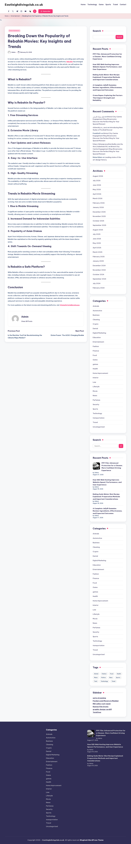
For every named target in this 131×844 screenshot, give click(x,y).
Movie (95, 391)
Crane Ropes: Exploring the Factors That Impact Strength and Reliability (107, 97)
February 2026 (99, 203)
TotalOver (97, 712)
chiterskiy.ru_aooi (100, 127)
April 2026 (97, 194)
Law (94, 382)
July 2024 (96, 283)
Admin (24, 316)
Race (110, 677)
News (95, 395)
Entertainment (14, 30)
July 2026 (96, 180)
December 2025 (99, 212)
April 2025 (97, 248)
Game (95, 360)
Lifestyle (96, 387)
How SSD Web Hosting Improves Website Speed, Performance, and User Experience (107, 66)
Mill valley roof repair (102, 704)
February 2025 (99, 257)
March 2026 (97, 198)
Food (95, 355)
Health (95, 369)
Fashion (96, 346)
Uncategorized (99, 427)
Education (97, 337)
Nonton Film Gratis (100, 707)
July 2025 (96, 234)
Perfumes (96, 400)
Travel (95, 422)
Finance (96, 351)
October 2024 (98, 274)
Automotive (97, 311)
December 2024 (99, 265)
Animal (96, 674)
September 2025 (99, 225)
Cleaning (96, 320)
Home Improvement (100, 373)
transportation (98, 418)
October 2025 (98, 221)
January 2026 (98, 207)
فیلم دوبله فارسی (99, 117)
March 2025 (97, 252)
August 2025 (98, 230)
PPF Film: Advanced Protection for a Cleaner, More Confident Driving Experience (107, 56)
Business (96, 315)
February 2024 (99, 288)
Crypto (95, 324)
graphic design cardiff (102, 709)
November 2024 (99, 270)
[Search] (121, 446)
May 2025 (97, 243)
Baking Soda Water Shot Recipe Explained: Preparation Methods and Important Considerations (106, 77)
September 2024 (99, 279)
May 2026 (97, 189)
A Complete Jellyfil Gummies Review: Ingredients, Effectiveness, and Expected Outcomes (107, 87)
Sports (95, 409)
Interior (95, 378)
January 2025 (98, 261)
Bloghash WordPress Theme (91, 840)
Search (97, 30)
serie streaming (99, 698)
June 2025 (97, 239)
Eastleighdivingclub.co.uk (24, 4)
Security (96, 404)
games (95, 364)
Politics (103, 677)
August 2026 (98, 176)
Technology (97, 413)
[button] (45, 11)
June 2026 (97, 185)
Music (96, 677)
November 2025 (99, 216)
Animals (96, 306)
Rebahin (69, 62)
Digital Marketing (99, 333)
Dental (95, 328)
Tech (95, 681)
